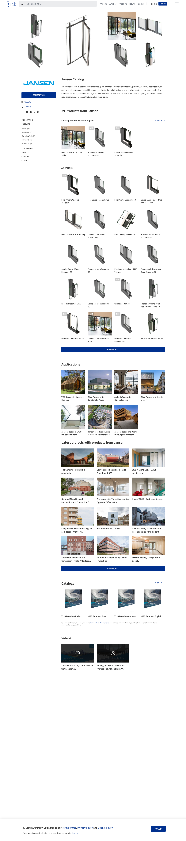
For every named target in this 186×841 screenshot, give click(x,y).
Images (140, 3)
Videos (24, 160)
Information (27, 120)
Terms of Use (94, 623)
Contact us (39, 95)
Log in (154, 3)
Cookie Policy (105, 828)
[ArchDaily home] (11, 4)
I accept (158, 829)
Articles (112, 3)
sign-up (75, 833)
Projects (103, 3)
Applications (27, 148)
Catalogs (25, 156)
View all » (160, 120)
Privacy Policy (104, 623)
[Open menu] (177, 4)
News (132, 3)
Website (28, 102)
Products (123, 3)
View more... (113, 349)
